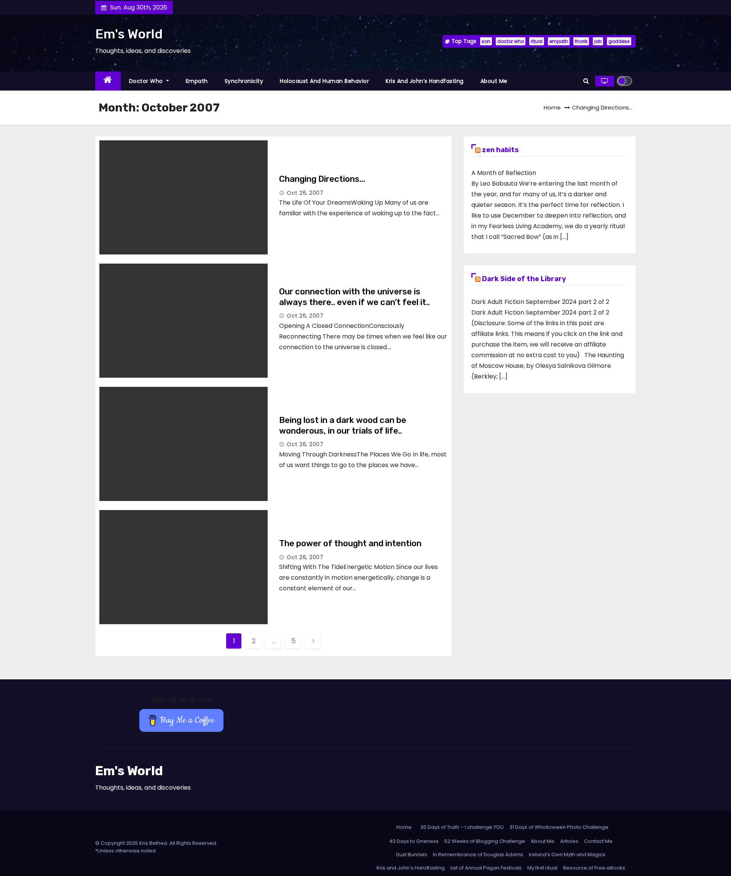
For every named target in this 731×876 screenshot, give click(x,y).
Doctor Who (147, 81)
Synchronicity (244, 81)
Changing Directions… (322, 179)
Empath (197, 81)
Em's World (129, 34)
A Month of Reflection (503, 173)
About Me (494, 81)
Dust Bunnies (411, 854)
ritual (537, 41)
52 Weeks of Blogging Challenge (484, 841)
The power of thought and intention (350, 543)
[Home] (108, 81)
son (486, 41)
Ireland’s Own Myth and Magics (567, 854)
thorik (581, 41)
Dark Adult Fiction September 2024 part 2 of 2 (540, 301)
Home (552, 107)
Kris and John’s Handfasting (425, 81)
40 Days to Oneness (414, 841)
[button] (586, 80)
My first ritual (542, 867)
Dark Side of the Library (524, 279)
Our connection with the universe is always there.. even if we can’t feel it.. (354, 296)
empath (558, 41)
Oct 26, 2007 (305, 193)
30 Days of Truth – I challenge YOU (462, 827)
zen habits (500, 150)
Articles (569, 841)
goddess (619, 41)
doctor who (510, 41)
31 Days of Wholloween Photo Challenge (558, 827)
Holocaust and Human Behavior (324, 81)
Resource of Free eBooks (594, 867)
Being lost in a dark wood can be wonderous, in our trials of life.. (342, 425)
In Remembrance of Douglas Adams (478, 854)
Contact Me (598, 841)
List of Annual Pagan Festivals (486, 867)
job (598, 41)
